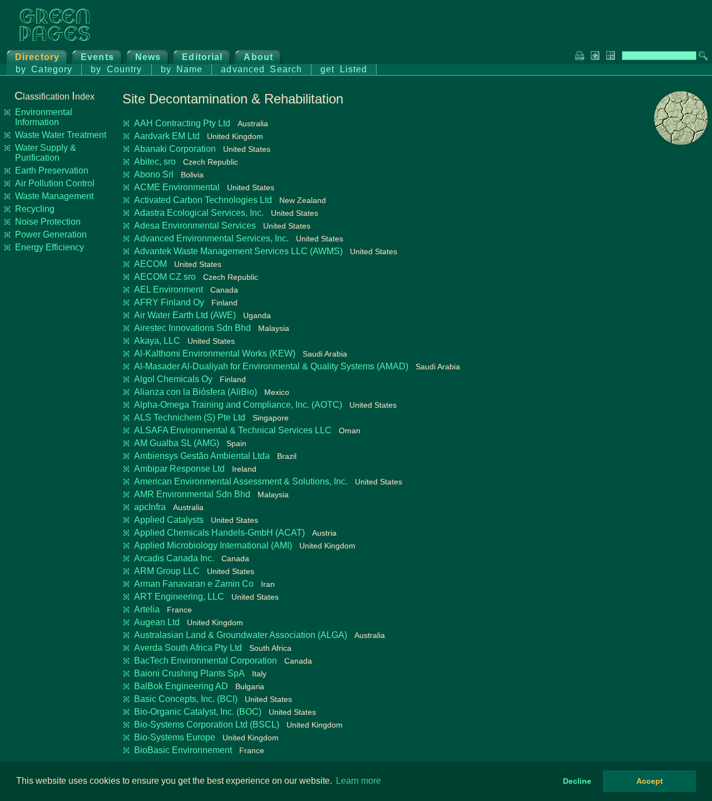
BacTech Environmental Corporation (205, 660)
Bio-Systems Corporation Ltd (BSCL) (206, 724)
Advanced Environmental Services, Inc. (211, 238)
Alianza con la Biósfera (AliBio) (195, 392)
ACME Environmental (177, 187)
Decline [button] (577, 781)
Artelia (147, 609)
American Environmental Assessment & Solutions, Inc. (241, 481)
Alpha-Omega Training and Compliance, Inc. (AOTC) (238, 404)
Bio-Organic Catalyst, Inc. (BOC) (197, 711)
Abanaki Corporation (175, 149)
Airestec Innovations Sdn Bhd (192, 328)
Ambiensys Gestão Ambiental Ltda (202, 456)
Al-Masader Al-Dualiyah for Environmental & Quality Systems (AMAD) (271, 366)
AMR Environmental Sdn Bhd (192, 494)
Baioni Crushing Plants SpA (189, 673)
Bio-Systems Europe (174, 737)
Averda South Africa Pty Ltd (188, 647)
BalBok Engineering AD (181, 686)
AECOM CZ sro (165, 276)
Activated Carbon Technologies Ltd (203, 200)
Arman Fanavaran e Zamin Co (194, 584)
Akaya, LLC (157, 340)
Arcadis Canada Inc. (174, 558)
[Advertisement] (663, 320)
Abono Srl (154, 174)
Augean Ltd (157, 622)
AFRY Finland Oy (169, 302)
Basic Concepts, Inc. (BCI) (186, 699)
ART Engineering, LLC (179, 596)
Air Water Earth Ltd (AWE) (185, 315)
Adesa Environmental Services (195, 225)
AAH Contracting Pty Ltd (182, 123)
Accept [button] (649, 781)
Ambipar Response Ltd (179, 468)
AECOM (150, 264)
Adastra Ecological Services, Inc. (199, 212)
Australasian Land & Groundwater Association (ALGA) (240, 635)
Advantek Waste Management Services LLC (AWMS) (238, 251)
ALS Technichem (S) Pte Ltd (189, 417)
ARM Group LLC (167, 571)
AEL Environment (168, 289)
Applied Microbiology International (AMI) (213, 545)
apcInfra (150, 507)
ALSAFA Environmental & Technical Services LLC (233, 430)
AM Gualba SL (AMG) (176, 443)
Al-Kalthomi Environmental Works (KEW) (214, 353)
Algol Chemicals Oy (173, 379)
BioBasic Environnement (183, 750)
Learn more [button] (358, 780)
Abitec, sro (155, 161)
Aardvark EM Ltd (167, 136)
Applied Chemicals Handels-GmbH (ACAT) (219, 532)
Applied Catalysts (169, 520)
